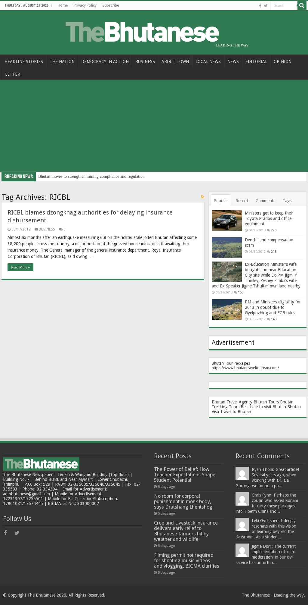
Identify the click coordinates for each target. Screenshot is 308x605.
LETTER (12, 74)
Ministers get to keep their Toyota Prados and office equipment (269, 218)
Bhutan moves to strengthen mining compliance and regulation (91, 176)
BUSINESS (145, 61)
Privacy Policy (85, 5)
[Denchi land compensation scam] (227, 247)
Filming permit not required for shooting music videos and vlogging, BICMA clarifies (186, 560)
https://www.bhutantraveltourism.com (245, 367)
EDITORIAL (256, 61)
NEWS (233, 61)
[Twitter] (265, 5)
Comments (265, 200)
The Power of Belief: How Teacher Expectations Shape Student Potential (184, 474)
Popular (221, 200)
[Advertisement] (154, 126)
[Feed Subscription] (202, 196)
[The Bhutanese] (154, 31)
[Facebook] (260, 5)
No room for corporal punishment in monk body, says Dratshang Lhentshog (183, 501)
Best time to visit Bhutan (263, 406)
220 (273, 230)
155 (240, 292)
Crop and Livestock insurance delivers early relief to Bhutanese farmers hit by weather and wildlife (186, 531)
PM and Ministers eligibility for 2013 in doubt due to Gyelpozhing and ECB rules (273, 307)
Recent (242, 200)
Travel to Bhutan (235, 411)
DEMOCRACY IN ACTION (105, 61)
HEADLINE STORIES (24, 61)
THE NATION (62, 61)
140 (273, 319)
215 (273, 252)
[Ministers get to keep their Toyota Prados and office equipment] (227, 220)
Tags (287, 200)
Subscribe (111, 5)
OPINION (282, 61)
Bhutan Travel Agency (232, 402)
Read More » (20, 267)
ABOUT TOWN (175, 61)
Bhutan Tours (266, 402)
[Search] (301, 5)
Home (63, 5)
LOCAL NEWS (208, 61)
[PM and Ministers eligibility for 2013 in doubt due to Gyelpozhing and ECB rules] (227, 309)
